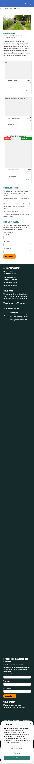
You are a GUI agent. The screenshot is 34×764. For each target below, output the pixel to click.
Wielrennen (15, 37)
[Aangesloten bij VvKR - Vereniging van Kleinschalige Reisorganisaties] (21, 303)
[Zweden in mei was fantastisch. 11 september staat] (17, 615)
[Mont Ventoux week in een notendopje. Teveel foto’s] (17, 640)
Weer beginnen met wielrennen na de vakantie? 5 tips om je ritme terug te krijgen (15, 193)
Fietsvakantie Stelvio (13, 170)
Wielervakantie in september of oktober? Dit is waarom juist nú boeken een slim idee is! (16, 206)
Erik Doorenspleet (11, 35)
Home (10, 8)
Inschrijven (9, 256)
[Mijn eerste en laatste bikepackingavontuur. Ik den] (17, 404)
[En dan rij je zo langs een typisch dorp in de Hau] (17, 532)
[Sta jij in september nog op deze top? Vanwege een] (17, 356)
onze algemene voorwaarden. (13, 301)
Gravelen (25, 35)
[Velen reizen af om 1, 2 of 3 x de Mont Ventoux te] (17, 586)
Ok (17, 758)
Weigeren (17, 753)
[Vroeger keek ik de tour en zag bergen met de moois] (17, 477)
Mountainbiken (7, 37)
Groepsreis (26, 90)
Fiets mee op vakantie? (10, 211)
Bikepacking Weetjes (9, 33)
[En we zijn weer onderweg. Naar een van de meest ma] (17, 329)
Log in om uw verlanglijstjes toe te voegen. (6, 81)
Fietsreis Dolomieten (12, 80)
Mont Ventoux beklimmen (14, 118)
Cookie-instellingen (17, 748)
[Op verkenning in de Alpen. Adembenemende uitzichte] (17, 554)
